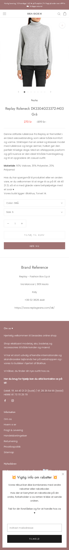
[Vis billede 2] (28, 92)
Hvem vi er (10, 424)
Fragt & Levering (13, 430)
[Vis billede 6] (41, 92)
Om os (8, 419)
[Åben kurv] (64, 13)
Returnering (10, 441)
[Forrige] (18, 92)
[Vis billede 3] (31, 92)
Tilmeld (34, 538)
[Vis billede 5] (38, 92)
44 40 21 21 (21, 390)
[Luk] (63, 474)
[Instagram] (12, 400)
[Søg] (59, 13)
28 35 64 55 (48, 390)
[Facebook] (5, 400)
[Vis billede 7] (44, 92)
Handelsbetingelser (15, 435)
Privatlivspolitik (12, 446)
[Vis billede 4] (34, 92)
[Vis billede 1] (24, 92)
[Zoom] (62, 25)
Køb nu (34, 246)
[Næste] (50, 92)
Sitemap (9, 452)
